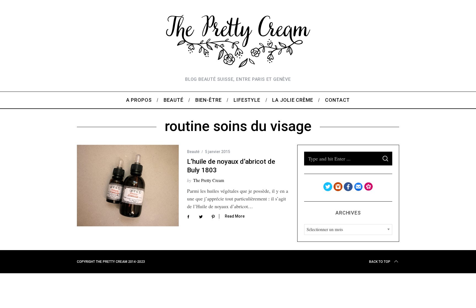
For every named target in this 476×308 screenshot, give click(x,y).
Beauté (193, 151)
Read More (235, 216)
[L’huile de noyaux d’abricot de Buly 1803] (128, 185)
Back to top (379, 262)
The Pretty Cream (208, 180)
